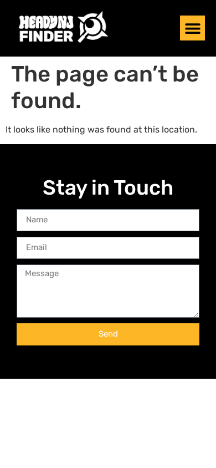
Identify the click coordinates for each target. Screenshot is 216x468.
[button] (192, 28)
